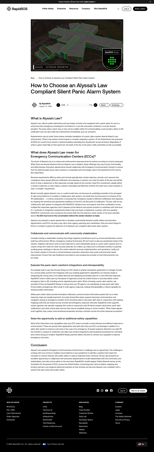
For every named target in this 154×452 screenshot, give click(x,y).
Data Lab (82, 416)
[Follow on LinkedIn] (98, 390)
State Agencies (13, 416)
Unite (45, 407)
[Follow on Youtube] (106, 390)
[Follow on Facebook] (111, 390)
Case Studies (84, 410)
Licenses (118, 413)
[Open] (118, 9)
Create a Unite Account (52, 426)
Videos (82, 430)
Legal (117, 410)
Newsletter (83, 423)
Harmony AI (47, 410)
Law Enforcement (14, 413)
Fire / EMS (11, 410)
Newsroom (83, 426)
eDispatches (48, 416)
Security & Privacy (122, 420)
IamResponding (49, 413)
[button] (58, 105)
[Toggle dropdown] (107, 105)
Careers (118, 407)
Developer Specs (86, 420)
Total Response (49, 423)
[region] (77, 105)
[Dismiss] (151, 1)
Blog (32, 78)
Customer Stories (86, 413)
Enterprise (11, 420)
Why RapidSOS (100, 9)
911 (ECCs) (11, 407)
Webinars (83, 433)
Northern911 (47, 420)
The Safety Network (123, 416)
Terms (117, 423)
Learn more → (89, 2)
